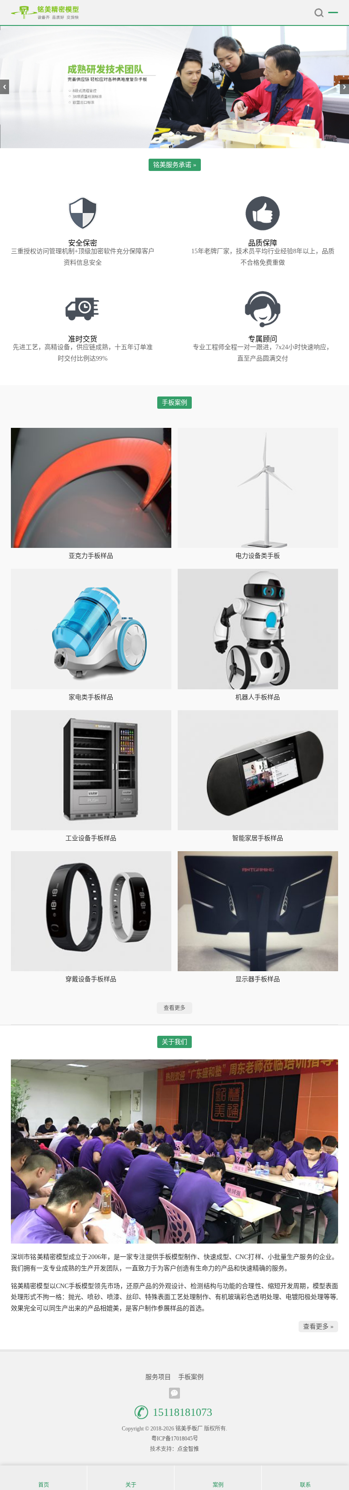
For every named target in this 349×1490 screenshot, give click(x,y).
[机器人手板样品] (258, 629)
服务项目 (158, 1377)
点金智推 (188, 1449)
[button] (171, 133)
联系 (305, 1485)
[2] (174, 87)
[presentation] (4, 87)
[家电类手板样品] (91, 629)
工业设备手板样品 (90, 838)
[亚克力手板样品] (91, 488)
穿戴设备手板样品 (90, 979)
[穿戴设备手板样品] (91, 911)
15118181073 (182, 1412)
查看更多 (174, 1008)
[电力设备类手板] (258, 488)
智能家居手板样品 (257, 838)
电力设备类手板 (257, 555)
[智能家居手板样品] (258, 770)
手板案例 (191, 1377)
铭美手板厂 (45, 13)
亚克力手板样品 (91, 555)
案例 (218, 1485)
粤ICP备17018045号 (174, 1438)
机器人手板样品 (257, 697)
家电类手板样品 (91, 697)
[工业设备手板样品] (91, 770)
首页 (43, 1485)
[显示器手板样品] (258, 911)
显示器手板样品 (257, 979)
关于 (130, 1485)
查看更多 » (318, 1326)
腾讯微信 (174, 1393)
